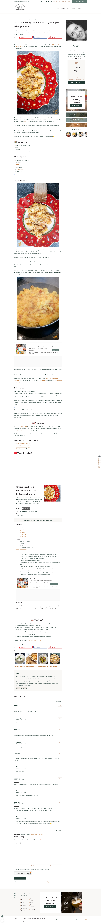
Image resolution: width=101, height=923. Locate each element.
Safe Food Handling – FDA (34, 640)
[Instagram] (44, 1)
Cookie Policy (35, 918)
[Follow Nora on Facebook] (17, 688)
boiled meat (24, 426)
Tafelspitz (54, 44)
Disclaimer (42, 918)
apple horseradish (54, 378)
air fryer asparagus (41, 380)
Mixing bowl (22, 532)
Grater (17, 164)
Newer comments (58, 701)
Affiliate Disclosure (27, 918)
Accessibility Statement (32, 921)
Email (32, 865)
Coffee (22, 902)
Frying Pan (22, 527)
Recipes (63, 8)
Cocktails (23, 905)
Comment (17, 848)
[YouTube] (49, 1)
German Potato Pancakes (22, 430)
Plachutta (26, 121)
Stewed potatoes (20, 448)
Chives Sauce (19, 46)
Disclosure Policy (51, 32)
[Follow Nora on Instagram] (19, 688)
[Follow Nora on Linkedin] (24, 688)
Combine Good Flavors (44, 30)
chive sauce (17, 380)
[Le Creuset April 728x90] (38, 407)
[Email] (46, 1)
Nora (17, 673)
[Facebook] (41, 1)
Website (50, 865)
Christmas (32, 909)
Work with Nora (64, 1)
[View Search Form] (86, 8)
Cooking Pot (23, 528)
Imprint (24, 921)
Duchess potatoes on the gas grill (24, 445)
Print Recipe (42, 42)
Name (16, 865)
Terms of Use (18, 921)
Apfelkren (59, 44)
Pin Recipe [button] (18, 508)
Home (58, 8)
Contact (69, 1)
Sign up (27, 1)
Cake (31, 902)
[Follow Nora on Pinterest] (26, 688)
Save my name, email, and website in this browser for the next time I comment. (32, 869)
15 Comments (51, 30)
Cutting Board (19, 169)
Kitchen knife (23, 534)
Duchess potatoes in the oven (23, 443)
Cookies (23, 899)
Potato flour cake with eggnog (23, 447)
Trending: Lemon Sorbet (79, 1)
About (59, 1)
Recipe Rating (17, 842)
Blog (68, 8)
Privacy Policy (55, 1)
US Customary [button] (23, 549)
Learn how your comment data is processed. (43, 881)
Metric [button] (17, 549)
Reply (60, 705)
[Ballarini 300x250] (38, 174)
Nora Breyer (37, 30)
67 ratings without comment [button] (36, 834)
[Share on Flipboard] (99, 464)
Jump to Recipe (34, 42)
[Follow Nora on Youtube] (22, 688)
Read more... (78, 58)
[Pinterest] (51, 1)
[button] (16, 514)
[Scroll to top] (98, 916)
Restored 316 (84, 919)
